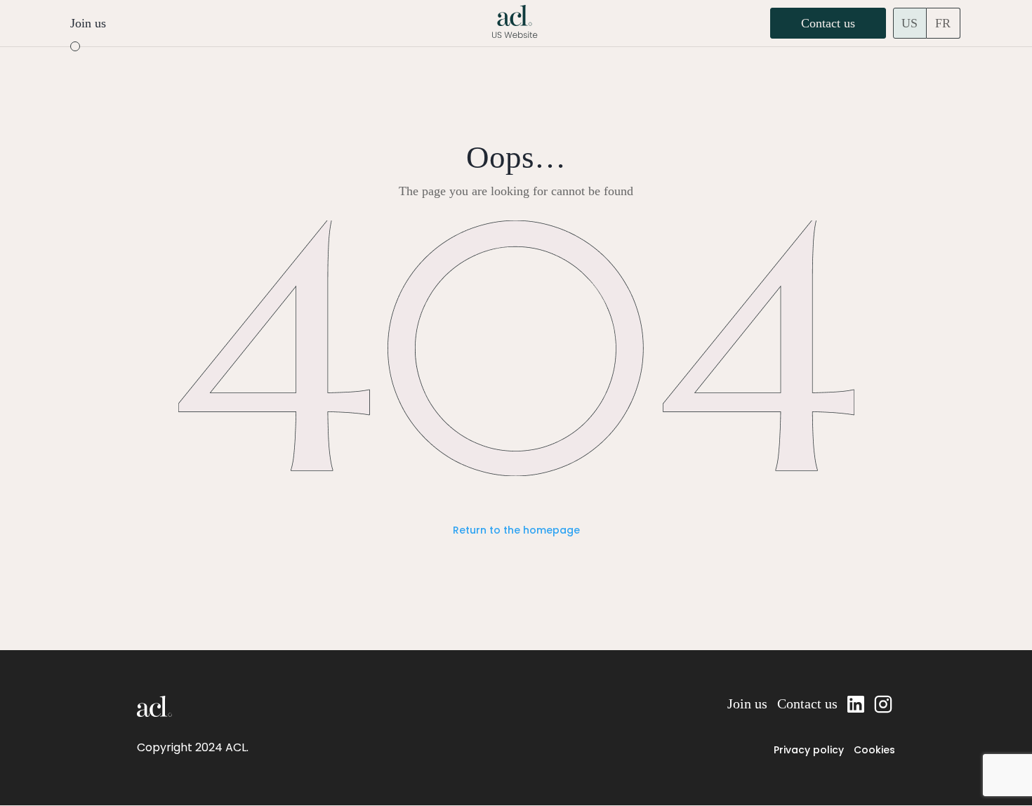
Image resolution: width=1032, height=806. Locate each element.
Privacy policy (809, 750)
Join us (88, 23)
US (909, 23)
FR (943, 23)
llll (855, 703)
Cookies (874, 750)
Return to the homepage (516, 530)
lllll (884, 703)
